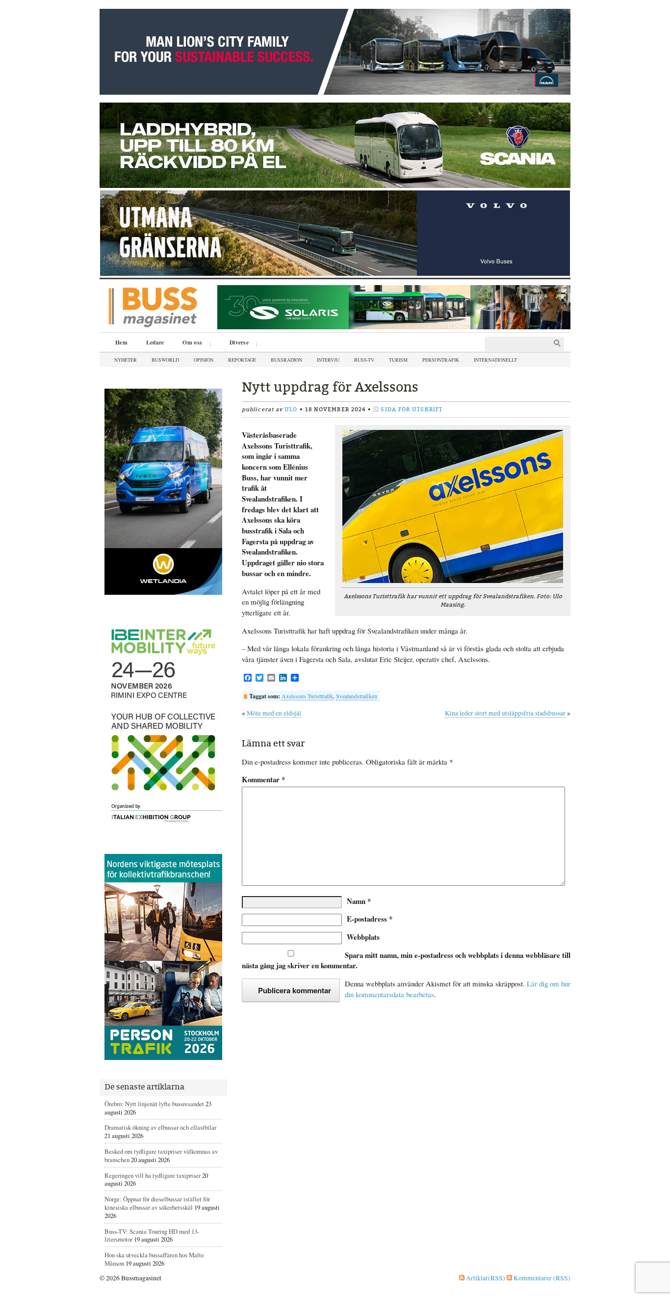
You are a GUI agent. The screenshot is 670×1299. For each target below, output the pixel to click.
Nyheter (125, 359)
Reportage (242, 359)
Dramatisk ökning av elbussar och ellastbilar (160, 1127)
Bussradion (286, 359)
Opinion (203, 359)
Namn (359, 901)
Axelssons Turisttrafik (307, 696)
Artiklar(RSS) (484, 1277)
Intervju (328, 359)
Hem (121, 342)
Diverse (236, 343)
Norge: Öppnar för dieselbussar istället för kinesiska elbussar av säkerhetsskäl (157, 1203)
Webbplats (363, 936)
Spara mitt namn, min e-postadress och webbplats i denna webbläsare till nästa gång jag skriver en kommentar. (406, 960)
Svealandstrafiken (356, 696)
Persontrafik (440, 359)
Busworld (165, 359)
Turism (398, 359)
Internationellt (495, 359)
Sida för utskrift (411, 409)
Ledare (155, 342)
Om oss (189, 343)
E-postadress (369, 918)
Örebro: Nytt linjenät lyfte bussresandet (154, 1103)
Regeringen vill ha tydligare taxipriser (152, 1175)
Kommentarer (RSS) (541, 1277)
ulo (290, 409)
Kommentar (263, 779)
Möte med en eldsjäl (274, 713)
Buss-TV (364, 359)
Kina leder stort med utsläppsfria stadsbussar (505, 713)
